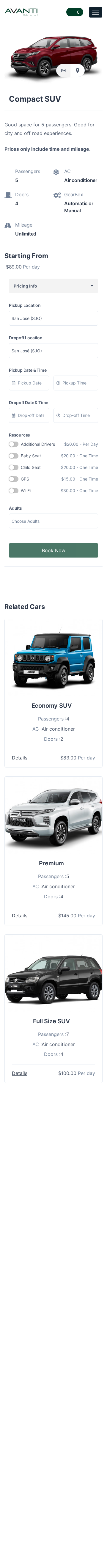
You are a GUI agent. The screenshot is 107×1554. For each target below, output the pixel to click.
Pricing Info (24, 285)
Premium (51, 863)
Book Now (53, 550)
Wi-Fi (59, 490)
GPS (59, 478)
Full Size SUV (51, 1021)
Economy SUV (52, 705)
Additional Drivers (59, 444)
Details (19, 758)
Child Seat (59, 467)
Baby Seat (59, 455)
